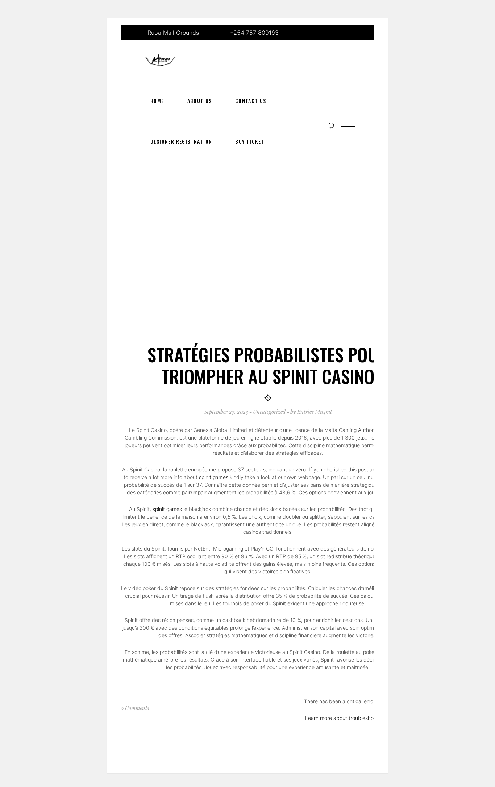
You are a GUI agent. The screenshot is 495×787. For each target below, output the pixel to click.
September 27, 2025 (226, 411)
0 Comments (135, 708)
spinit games (213, 477)
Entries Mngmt (314, 411)
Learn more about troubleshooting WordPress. (359, 718)
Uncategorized (269, 411)
